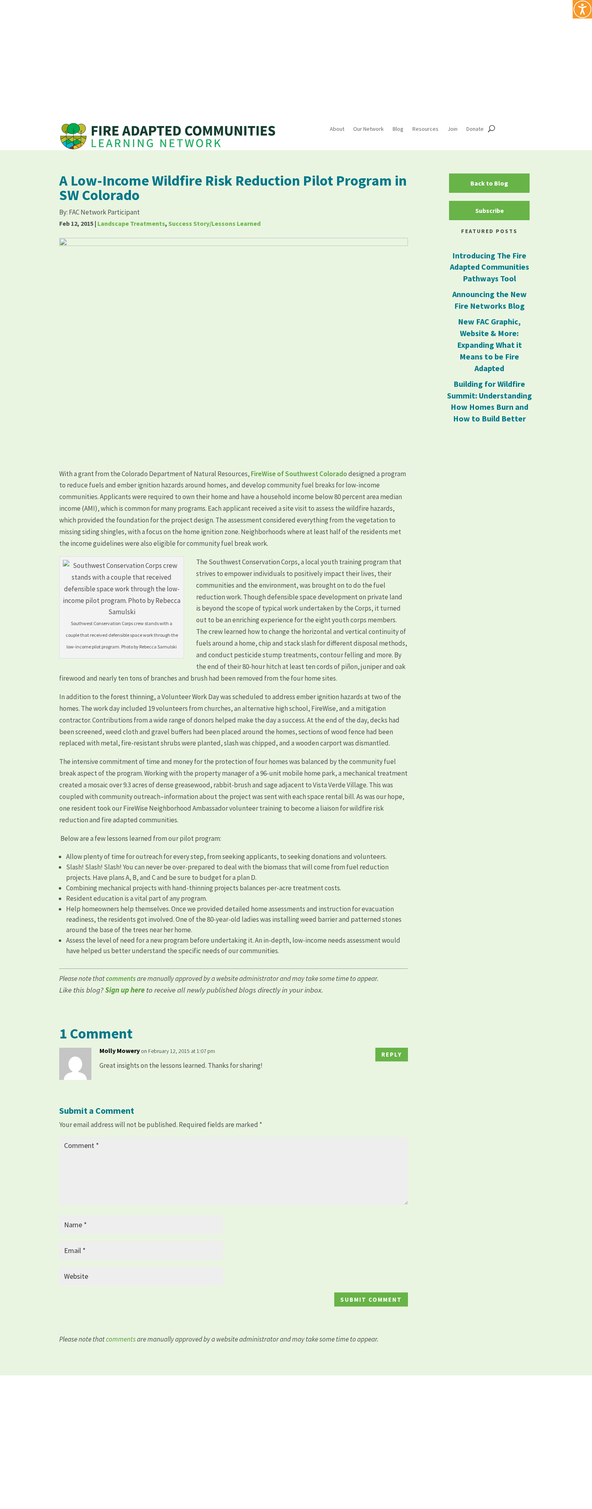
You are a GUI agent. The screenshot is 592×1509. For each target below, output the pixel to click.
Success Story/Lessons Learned (214, 223)
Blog (398, 129)
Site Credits (386, 1491)
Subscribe (489, 210)
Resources (425, 129)
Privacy (355, 1491)
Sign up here (125, 990)
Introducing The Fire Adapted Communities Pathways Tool (489, 267)
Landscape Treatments (131, 223)
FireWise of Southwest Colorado (299, 473)
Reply (391, 1054)
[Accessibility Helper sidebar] (582, 9)
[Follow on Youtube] (510, 41)
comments (121, 978)
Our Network (368, 129)
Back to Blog (489, 183)
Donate (475, 129)
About (337, 129)
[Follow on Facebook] (478, 41)
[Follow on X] (494, 41)
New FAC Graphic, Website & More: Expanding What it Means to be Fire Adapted (489, 344)
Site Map (445, 1414)
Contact (479, 1414)
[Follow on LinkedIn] (526, 41)
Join (452, 129)
